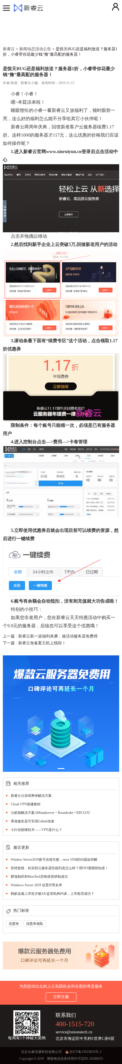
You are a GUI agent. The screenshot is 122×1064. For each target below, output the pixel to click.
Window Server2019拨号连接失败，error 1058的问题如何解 (54, 860)
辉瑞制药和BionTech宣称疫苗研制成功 (39, 877)
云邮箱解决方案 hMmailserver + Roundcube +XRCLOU (50, 813)
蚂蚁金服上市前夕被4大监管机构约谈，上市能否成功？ (52, 894)
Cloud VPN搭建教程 (26, 804)
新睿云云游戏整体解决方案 (31, 796)
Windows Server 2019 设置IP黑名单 (36, 885)
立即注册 (61, 997)
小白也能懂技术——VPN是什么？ (36, 830)
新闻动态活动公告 (35, 49)
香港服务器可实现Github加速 (32, 821)
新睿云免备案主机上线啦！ (42, 643)
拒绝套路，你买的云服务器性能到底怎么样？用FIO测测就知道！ (59, 868)
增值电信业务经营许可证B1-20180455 (75, 1059)
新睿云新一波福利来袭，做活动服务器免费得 (58, 636)
